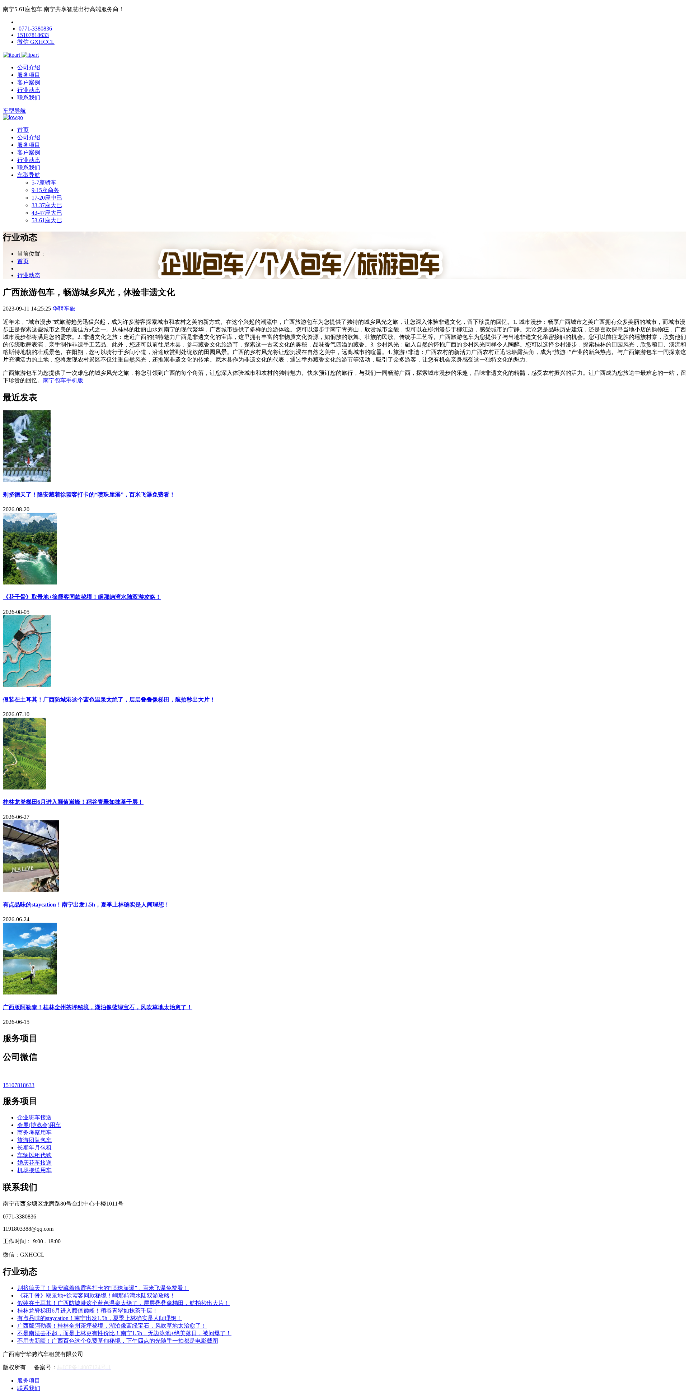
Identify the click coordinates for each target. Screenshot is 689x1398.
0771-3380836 (35, 28)
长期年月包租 (34, 1148)
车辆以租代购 (34, 1155)
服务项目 (28, 75)
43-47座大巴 (47, 213)
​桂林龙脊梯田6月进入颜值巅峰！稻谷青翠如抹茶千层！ (73, 802)
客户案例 (28, 82)
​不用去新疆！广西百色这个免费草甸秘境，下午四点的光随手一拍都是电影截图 (117, 1341)
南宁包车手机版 (63, 380)
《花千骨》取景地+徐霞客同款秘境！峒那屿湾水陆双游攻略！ (82, 597)
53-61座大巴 (47, 220)
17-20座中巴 (47, 198)
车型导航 (14, 111)
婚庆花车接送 (34, 1163)
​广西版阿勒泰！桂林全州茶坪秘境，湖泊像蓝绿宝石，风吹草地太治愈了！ (97, 1007)
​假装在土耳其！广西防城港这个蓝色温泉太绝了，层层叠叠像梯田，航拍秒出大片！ (109, 699)
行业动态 (28, 90)
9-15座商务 (45, 190)
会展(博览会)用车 (39, 1125)
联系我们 (28, 97)
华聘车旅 (63, 309)
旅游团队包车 (34, 1140)
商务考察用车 (34, 1132)
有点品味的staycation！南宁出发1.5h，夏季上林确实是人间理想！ (86, 904)
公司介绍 (28, 67)
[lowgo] (13, 117)
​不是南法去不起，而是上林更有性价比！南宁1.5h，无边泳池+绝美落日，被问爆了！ (124, 1333)
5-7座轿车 (44, 183)
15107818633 (33, 35)
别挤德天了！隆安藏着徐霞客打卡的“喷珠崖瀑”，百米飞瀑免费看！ (89, 494)
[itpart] (12, 55)
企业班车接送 (34, 1117)
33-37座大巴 (47, 205)
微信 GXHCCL (36, 42)
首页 (23, 130)
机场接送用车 (34, 1170)
